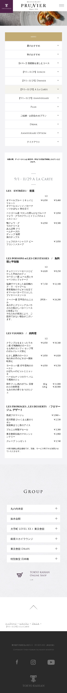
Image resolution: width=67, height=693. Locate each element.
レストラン (24, 623)
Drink (33, 124)
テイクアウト (33, 142)
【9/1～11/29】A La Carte (33, 89)
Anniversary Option (33, 133)
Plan (33, 107)
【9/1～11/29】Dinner (33, 80)
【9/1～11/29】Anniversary (33, 98)
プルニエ (35, 623)
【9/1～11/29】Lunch (33, 72)
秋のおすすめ (33, 54)
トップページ (11, 623)
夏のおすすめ (33, 45)
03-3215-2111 (40, 645)
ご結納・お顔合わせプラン (33, 115)
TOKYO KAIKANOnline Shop (40, 573)
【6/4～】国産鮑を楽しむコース (34, 63)
